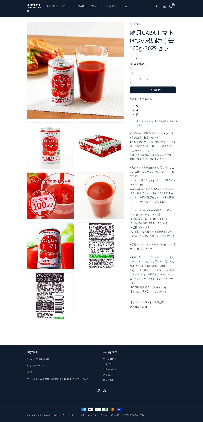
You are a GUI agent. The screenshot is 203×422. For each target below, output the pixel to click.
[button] (67, 6)
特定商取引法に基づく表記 (133, 415)
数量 (132, 73)
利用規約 (104, 415)
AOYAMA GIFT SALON (41, 415)
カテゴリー (108, 364)
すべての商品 (109, 359)
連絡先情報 (115, 415)
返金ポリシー (73, 415)
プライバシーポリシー (89, 415)
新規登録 (107, 374)
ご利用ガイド (109, 369)
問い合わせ (108, 379)
